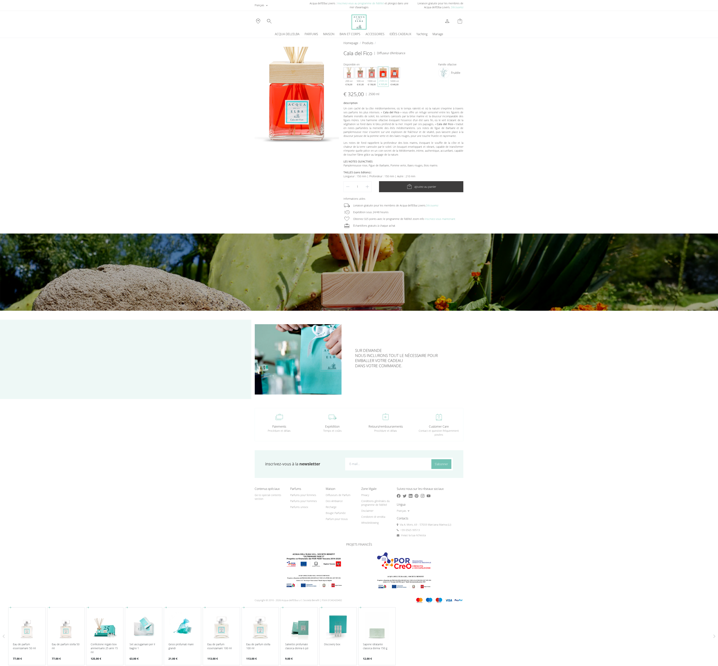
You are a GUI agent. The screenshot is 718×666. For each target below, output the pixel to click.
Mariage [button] (437, 34)
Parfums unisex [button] (299, 507)
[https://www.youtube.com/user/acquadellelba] (428, 495)
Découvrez (457, 7)
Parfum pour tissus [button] (337, 519)
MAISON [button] (329, 34)
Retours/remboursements (386, 426)
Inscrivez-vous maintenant (440, 219)
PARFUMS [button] (311, 34)
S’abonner (441, 464)
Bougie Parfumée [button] (336, 513)
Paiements (279, 426)
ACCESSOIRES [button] (375, 34)
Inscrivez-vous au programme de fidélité (360, 3)
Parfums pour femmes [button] (303, 495)
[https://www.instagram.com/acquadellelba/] (422, 495)
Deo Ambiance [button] (334, 501)
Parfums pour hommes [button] (303, 501)
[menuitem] (422, 34)
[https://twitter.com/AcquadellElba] (404, 495)
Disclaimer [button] (367, 510)
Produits (367, 43)
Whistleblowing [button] (370, 522)
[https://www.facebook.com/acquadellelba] (399, 495)
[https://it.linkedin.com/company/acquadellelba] (410, 495)
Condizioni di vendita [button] (373, 516)
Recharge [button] (331, 507)
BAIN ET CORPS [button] (350, 34)
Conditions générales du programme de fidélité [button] (375, 503)
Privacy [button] (365, 495)
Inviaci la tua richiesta (413, 535)
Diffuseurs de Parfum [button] (338, 495)
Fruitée (455, 73)
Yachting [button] (421, 34)
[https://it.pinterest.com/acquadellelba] (416, 495)
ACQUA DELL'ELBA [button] (287, 34)
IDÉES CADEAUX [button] (400, 34)
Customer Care (439, 426)
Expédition (332, 426)
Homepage (350, 43)
